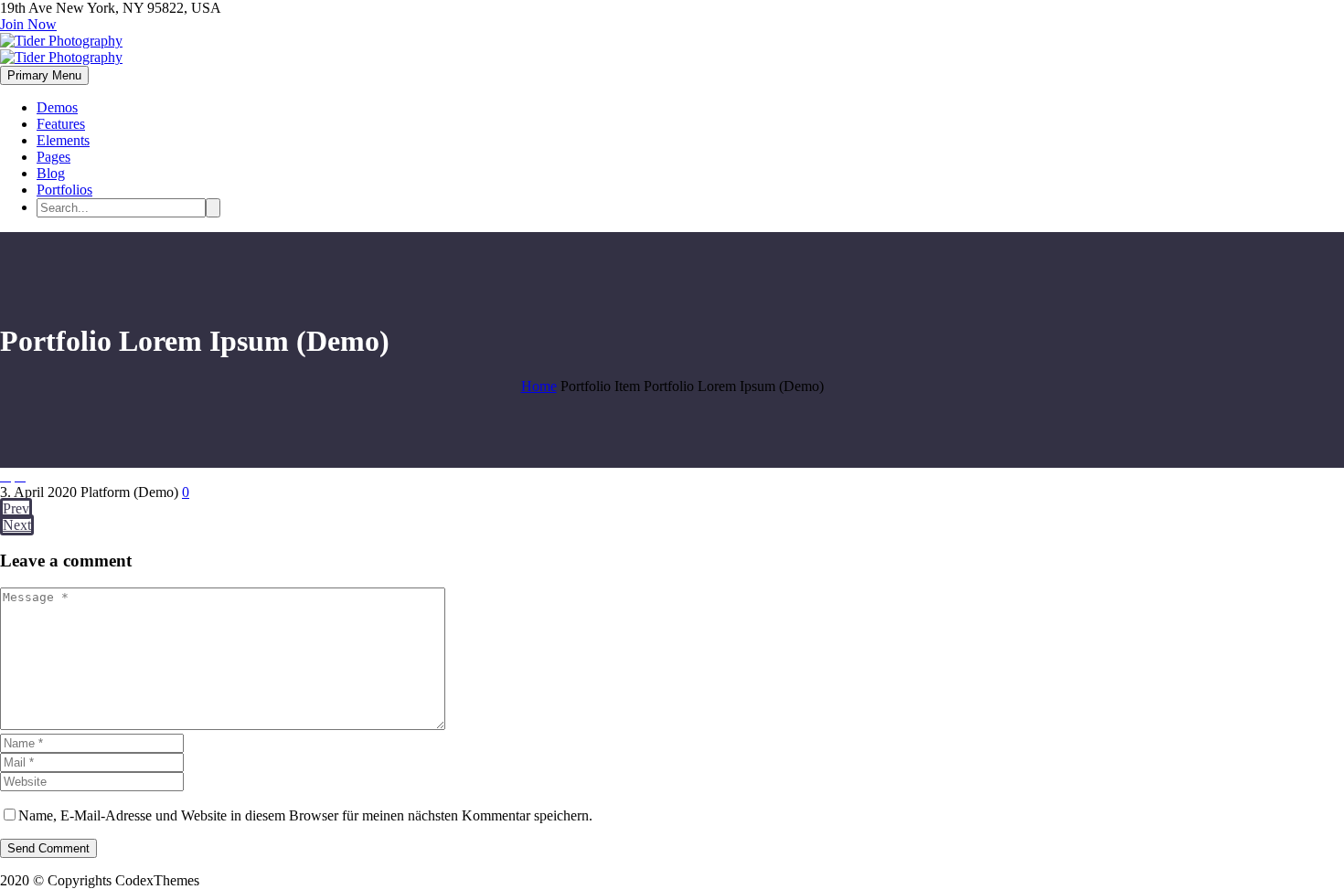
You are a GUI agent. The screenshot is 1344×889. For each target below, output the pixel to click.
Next (17, 525)
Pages (53, 156)
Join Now (28, 24)
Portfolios (64, 189)
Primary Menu (44, 75)
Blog (51, 173)
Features (61, 124)
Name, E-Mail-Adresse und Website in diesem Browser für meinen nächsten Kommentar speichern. (305, 815)
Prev (16, 508)
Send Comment (48, 848)
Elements (63, 140)
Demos (57, 107)
